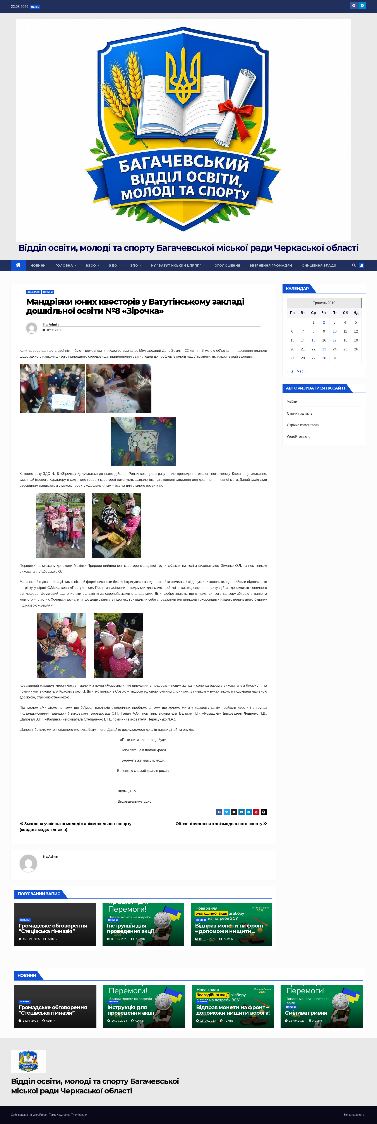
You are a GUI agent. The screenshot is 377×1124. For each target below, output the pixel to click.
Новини (38, 265)
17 (335, 340)
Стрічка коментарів (303, 425)
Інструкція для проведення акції (130, 928)
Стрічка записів (300, 413)
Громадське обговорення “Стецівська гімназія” (53, 928)
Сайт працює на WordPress (29, 1114)
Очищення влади (319, 265)
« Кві (291, 371)
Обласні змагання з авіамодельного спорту (219, 823)
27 (292, 358)
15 (313, 340)
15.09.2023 (208, 1020)
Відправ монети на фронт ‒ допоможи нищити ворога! (229, 931)
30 (324, 358)
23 (324, 349)
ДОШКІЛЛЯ (33, 292)
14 (303, 340)
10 (335, 331)
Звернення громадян (271, 265)
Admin (54, 324)
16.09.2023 (119, 1020)
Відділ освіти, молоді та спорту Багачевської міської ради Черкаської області (188, 247)
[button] (354, 265)
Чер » (301, 371)
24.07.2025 (31, 1020)
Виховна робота (353, 1114)
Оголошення (227, 265)
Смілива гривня (306, 1013)
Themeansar (79, 1114)
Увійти (292, 402)
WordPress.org (299, 436)
